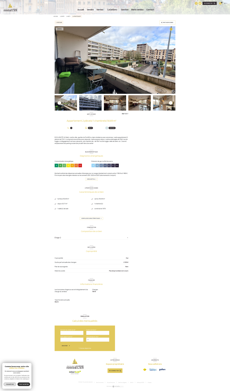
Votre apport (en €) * (66, 337)
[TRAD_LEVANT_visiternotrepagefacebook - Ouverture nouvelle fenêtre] (196, 3)
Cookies (149, 382)
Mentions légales (122, 382)
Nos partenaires (111, 382)
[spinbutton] (97, 340)
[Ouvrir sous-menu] (103, 9)
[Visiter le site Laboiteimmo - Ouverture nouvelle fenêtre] (117, 386)
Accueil (80, 9)
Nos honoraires (100, 382)
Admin (131, 382)
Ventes (99, 9)
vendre (90, 9)
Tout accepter (24, 384)
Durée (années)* (91, 330)
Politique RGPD (140, 382)
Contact (150, 9)
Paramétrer (10, 384)
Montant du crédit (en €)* (68, 330)
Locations (112, 9)
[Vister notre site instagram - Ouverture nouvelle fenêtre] (200, 3)
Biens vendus (137, 9)
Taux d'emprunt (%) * (92, 337)
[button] (170, 103)
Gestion (124, 9)
